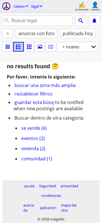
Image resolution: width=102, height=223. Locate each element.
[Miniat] (18, 47)
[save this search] (94, 21)
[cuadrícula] (29, 47)
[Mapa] (50, 47)
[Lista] (7, 47)
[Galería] (40, 47)
